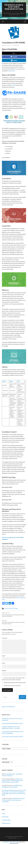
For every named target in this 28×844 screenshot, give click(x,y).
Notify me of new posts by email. (12, 685)
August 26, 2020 (6, 45)
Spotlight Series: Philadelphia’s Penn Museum (12, 786)
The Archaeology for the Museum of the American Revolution (12, 732)
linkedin (15, 60)
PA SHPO (10, 608)
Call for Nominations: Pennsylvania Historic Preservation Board (13, 615)
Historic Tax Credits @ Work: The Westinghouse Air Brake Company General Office (12, 780)
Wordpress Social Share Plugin (11, 842)
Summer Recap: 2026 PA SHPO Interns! (12, 723)
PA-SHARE (15, 608)
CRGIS (13, 85)
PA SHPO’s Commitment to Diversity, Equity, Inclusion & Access (13, 622)
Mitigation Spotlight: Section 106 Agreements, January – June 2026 (11, 727)
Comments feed (6, 820)
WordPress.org (6, 823)
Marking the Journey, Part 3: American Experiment (12, 719)
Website (4, 670)
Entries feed (5, 816)
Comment (5, 638)
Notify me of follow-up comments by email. (15, 682)
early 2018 (11, 70)
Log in (3, 813)
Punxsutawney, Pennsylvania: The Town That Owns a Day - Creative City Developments (14, 791)
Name (4, 655)
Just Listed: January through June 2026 (12, 736)
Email (4, 663)
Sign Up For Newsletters (8, 706)
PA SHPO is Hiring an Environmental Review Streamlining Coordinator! (13, 800)
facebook (15, 56)
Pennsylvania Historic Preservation (14, 7)
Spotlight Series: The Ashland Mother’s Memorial (12, 774)
